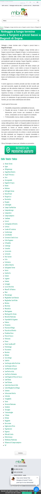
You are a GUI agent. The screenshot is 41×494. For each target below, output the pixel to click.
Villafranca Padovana (11, 440)
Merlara (7, 303)
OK (35, 492)
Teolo (6, 401)
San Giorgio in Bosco (11, 366)
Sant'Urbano (8, 382)
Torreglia (7, 410)
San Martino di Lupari (11, 369)
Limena (7, 281)
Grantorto (8, 273)
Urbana (7, 418)
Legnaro (7, 279)
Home (1, 27)
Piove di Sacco (9, 336)
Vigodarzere (8, 429)
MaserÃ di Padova (10, 289)
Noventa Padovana (10, 317)
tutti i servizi (5, 5)
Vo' (5, 445)
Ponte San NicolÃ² (10, 344)
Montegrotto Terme (10, 314)
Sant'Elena (8, 380)
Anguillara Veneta (10, 172)
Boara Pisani (8, 194)
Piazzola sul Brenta (10, 330)
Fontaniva (8, 262)
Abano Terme (8, 164)
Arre (6, 177)
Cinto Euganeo (9, 240)
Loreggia (7, 284)
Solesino (7, 396)
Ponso (6, 341)
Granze (7, 276)
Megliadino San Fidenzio (12, 298)
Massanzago (8, 295)
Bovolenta (8, 199)
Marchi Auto (36, 5)
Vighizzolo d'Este (10, 426)
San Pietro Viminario (11, 374)
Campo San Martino (10, 207)
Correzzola (8, 251)
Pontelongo (8, 347)
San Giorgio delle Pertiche (12, 363)
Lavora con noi (27, 5)
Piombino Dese (9, 333)
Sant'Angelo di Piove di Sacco (13, 377)
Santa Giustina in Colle (11, 385)
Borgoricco (8, 197)
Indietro (20, 453)
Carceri (7, 221)
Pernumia (7, 325)
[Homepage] (19, 16)
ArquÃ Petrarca (9, 175)
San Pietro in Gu (9, 371)
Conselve (7, 248)
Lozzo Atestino (9, 287)
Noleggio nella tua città (16, 5)
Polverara (7, 339)
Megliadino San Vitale (11, 300)
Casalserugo (8, 232)
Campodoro (8, 213)
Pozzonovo (8, 350)
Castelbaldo (8, 235)
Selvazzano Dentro (10, 393)
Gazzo (6, 270)
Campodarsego (9, 210)
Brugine (7, 202)
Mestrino (7, 306)
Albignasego (8, 169)
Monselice (8, 309)
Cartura (7, 227)
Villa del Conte (9, 434)
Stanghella (8, 399)
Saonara (7, 391)
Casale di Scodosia (10, 229)
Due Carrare (8, 257)
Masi (6, 292)
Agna (6, 166)
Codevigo (7, 246)
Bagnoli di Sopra (9, 183)
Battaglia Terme (9, 191)
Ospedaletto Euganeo (11, 320)
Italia (3, 159)
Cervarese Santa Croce (11, 238)
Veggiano (7, 421)
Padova (14, 159)
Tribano (7, 415)
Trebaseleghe (9, 412)
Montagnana (8, 311)
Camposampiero (9, 216)
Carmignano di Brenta (11, 224)
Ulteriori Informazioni (27, 492)
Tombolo (7, 407)
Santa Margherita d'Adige (12, 388)
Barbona (7, 188)
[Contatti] (37, 3)
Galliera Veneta (9, 265)
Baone (6, 186)
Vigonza (7, 432)
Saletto (7, 361)
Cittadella (8, 243)
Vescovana (8, 423)
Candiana (7, 218)
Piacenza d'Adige (10, 328)
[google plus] (30, 3)
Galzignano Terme (10, 268)
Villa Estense (8, 437)
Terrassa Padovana (10, 404)
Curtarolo (7, 254)
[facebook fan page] (27, 3)
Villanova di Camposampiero (13, 442)
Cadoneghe (8, 205)
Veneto (8, 159)
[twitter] (34, 3)
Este (6, 259)
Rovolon (7, 352)
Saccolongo (8, 358)
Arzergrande (8, 180)
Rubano (7, 355)
